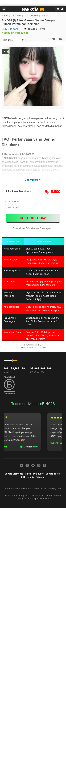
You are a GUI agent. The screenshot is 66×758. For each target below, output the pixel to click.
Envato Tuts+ (53, 473)
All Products (27, 477)
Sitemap (40, 477)
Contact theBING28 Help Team (33, 347)
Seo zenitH (14, 29)
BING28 (45, 15)
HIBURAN (16, 15)
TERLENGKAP (31, 15)
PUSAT (5, 15)
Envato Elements (14, 473)
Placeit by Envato (34, 473)
